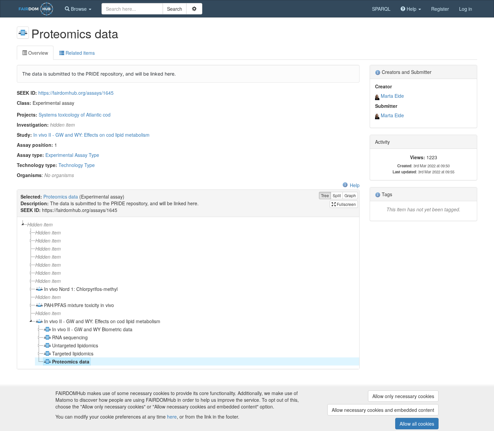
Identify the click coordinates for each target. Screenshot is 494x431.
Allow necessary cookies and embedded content (383, 409)
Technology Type (76, 165)
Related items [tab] (79, 52)
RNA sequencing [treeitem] (70, 337)
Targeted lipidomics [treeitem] (72, 353)
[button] (78, 8)
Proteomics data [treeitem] (70, 361)
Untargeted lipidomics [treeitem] (75, 345)
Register (440, 8)
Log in (465, 8)
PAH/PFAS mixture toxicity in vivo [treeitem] (79, 305)
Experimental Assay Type (72, 155)
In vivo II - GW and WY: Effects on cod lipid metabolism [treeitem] (102, 321)
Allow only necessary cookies (403, 396)
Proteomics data (60, 196)
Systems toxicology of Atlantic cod (75, 114)
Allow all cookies (417, 423)
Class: (24, 102)
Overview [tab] (37, 52)
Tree (325, 195)
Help (355, 185)
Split (337, 195)
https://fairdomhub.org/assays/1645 (76, 92)
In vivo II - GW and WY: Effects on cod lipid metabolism (91, 134)
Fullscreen (346, 204)
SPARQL (381, 8)
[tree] (188, 293)
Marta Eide (392, 95)
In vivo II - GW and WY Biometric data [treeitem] (92, 329)
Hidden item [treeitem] (40, 224)
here (172, 416)
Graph (350, 195)
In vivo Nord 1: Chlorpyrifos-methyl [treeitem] (81, 289)
